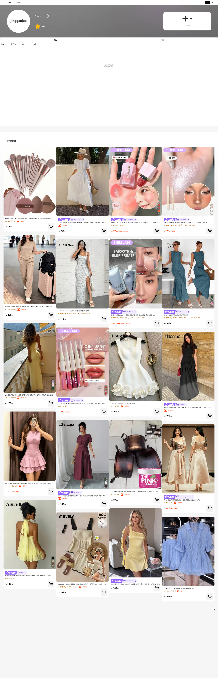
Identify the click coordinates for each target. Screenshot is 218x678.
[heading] (95, 16)
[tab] (54, 39)
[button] (6, 2)
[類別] (10, 2)
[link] (18, 21)
